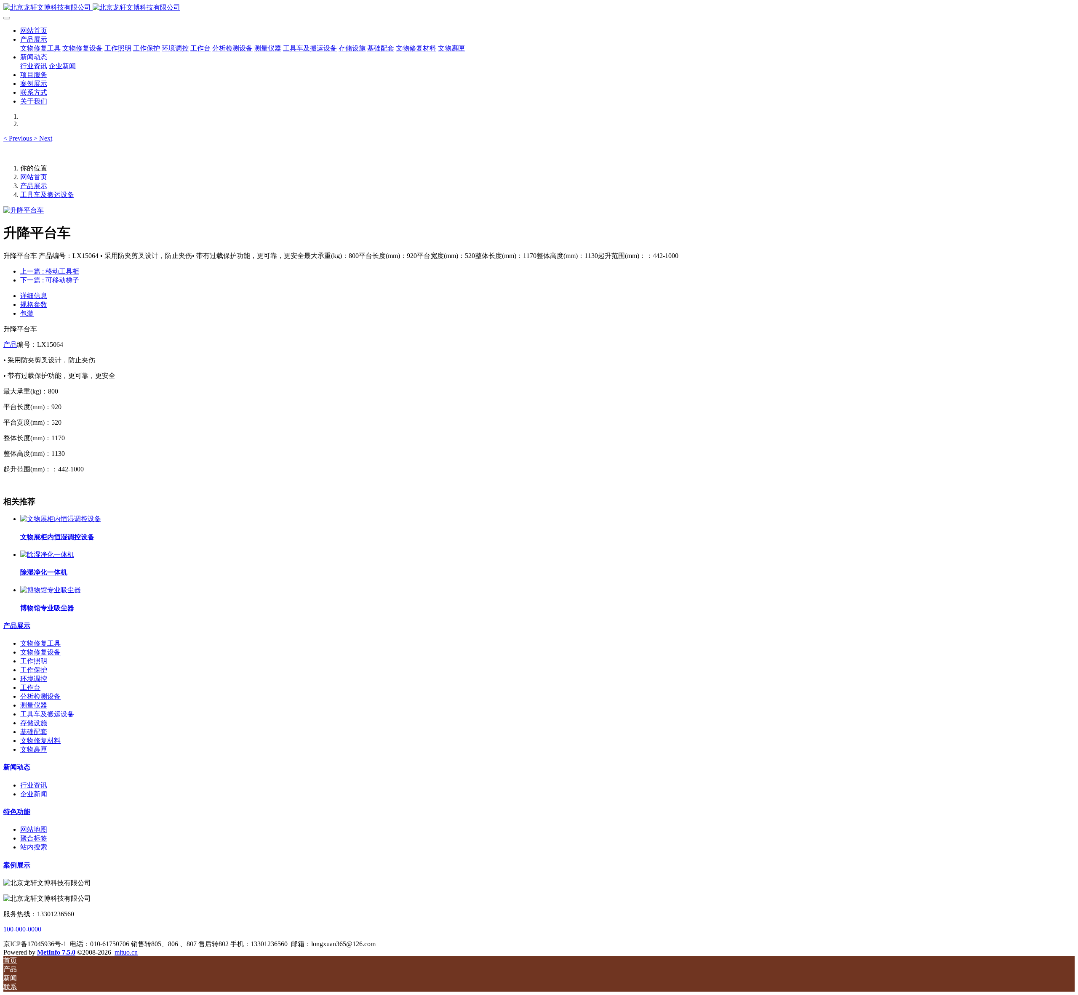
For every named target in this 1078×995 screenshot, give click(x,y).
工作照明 (33, 661)
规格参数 (33, 304)
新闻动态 (16, 767)
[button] (18, 138)
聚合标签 (33, 838)
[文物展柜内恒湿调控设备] (60, 518)
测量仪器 (33, 705)
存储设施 (33, 722)
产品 (10, 344)
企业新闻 (33, 794)
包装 (27, 313)
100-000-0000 (22, 929)
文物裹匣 (33, 749)
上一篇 (49, 271)
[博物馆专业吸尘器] (50, 589)
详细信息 (33, 295)
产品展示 (33, 185)
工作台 (30, 687)
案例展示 (16, 865)
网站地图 (33, 829)
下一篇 (49, 280)
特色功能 (16, 811)
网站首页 (33, 30)
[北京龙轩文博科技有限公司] (539, 7)
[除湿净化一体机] (47, 554)
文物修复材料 (40, 740)
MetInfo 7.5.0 (56, 952)
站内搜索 (33, 847)
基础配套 (33, 731)
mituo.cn (126, 952)
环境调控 (33, 678)
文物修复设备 (40, 652)
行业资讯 (33, 785)
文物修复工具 (40, 643)
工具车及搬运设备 (47, 194)
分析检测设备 (40, 696)
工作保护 (33, 669)
